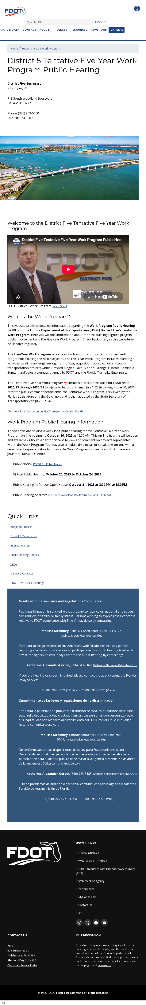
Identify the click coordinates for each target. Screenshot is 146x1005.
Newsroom (98, 29)
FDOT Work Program (47, 48)
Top (2, 1003)
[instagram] (79, 922)
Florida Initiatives (88, 853)
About (44, 29)
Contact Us (85, 905)
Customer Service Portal (22, 965)
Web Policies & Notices (92, 861)
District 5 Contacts (21, 573)
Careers (117, 29)
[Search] (96, 21)
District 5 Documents (23, 536)
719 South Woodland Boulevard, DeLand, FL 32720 (79, 495)
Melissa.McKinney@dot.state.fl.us (81, 635)
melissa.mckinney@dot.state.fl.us (86, 739)
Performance (86, 889)
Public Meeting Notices (24, 555)
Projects (60, 29)
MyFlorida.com (87, 897)
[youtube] (104, 922)
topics (26, 48)
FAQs (13, 564)
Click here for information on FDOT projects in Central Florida (45, 411)
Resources (79, 29)
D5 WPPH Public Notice (47, 464)
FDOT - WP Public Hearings (27, 583)
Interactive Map (20, 545)
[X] (87, 922)
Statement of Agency (91, 881)
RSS (80, 913)
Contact (29, 29)
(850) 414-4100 (26, 960)
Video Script (60, 306)
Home (14, 48)
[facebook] (96, 922)
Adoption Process (21, 527)
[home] (34, 854)
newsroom (104, 965)
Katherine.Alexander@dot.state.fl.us (115, 665)
